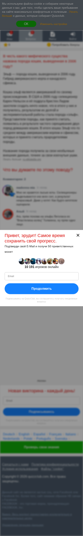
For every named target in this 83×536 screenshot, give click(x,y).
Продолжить (41, 288)
